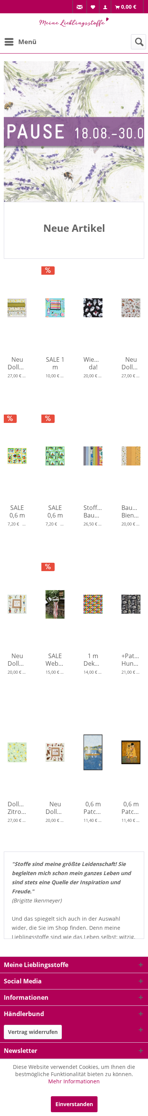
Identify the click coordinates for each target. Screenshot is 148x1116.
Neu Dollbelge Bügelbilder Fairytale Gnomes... (55, 807)
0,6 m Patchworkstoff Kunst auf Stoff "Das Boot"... (92, 807)
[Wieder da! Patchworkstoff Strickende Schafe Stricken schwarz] (92, 308)
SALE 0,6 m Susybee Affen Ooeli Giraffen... (17, 511)
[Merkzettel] (93, 6)
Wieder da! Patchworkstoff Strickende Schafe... (92, 363)
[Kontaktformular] (80, 7)
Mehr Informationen (74, 1081)
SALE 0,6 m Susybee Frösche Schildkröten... (55, 511)
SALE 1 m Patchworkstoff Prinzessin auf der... (55, 363)
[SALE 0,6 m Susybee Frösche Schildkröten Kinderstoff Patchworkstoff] (55, 456)
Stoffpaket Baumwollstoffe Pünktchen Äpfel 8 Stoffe (92, 511)
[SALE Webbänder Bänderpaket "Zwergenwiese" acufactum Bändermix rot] (55, 604)
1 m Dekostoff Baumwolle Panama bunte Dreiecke (92, 659)
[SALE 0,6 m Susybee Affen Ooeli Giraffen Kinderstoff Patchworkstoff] (17, 456)
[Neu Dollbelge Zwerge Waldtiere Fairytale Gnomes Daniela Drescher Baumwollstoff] (130, 308)
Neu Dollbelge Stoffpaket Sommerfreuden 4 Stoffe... (17, 363)
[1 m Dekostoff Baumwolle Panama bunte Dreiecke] (92, 604)
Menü (27, 41)
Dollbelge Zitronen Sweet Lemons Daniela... (17, 807)
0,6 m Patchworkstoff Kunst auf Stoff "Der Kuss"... (130, 807)
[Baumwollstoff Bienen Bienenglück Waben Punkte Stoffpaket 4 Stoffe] (130, 456)
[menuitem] (79, 7)
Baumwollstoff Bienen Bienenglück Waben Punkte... (130, 511)
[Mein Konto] (105, 7)
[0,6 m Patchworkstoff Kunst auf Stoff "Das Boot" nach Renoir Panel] (92, 752)
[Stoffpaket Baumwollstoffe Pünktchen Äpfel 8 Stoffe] (92, 456)
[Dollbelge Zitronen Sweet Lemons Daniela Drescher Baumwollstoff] (17, 752)
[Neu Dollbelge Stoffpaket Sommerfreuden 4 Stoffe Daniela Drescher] (17, 308)
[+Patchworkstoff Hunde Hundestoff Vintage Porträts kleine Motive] (130, 604)
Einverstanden (74, 1104)
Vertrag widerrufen (33, 1031)
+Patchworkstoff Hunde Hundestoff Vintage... (130, 659)
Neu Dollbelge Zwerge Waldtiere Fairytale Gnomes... (130, 363)
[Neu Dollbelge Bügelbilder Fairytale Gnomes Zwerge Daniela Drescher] (55, 752)
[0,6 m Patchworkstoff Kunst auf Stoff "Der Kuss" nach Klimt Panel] (130, 752)
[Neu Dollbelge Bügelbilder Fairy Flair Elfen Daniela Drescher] (17, 604)
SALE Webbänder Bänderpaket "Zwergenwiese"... (55, 659)
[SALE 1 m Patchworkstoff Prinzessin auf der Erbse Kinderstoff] (55, 308)
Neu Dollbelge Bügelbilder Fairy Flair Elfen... (17, 659)
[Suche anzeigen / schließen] (138, 41)
